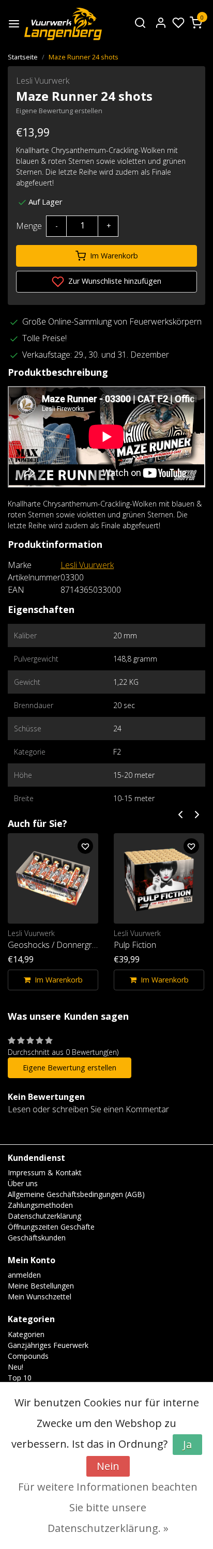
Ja (187, 1444)
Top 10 (20, 1378)
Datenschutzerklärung (44, 1216)
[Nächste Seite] (197, 813)
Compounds (28, 1356)
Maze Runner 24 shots (83, 57)
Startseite (23, 57)
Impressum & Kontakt (45, 1172)
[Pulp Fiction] (159, 878)
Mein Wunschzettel (39, 1296)
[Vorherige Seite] (180, 813)
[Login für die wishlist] (85, 846)
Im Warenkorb (114, 255)
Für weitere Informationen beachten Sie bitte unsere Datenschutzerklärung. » (107, 1507)
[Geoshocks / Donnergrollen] (53, 878)
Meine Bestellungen (41, 1286)
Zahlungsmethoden (40, 1205)
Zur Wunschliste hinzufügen (113, 281)
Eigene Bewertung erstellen (59, 110)
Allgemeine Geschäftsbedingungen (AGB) (76, 1194)
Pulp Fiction (135, 944)
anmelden (24, 1275)
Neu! (15, 1367)
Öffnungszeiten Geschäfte (51, 1227)
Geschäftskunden (37, 1238)
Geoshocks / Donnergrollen (53, 944)
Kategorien (26, 1334)
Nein (108, 1466)
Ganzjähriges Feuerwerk (48, 1345)
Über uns (23, 1183)
